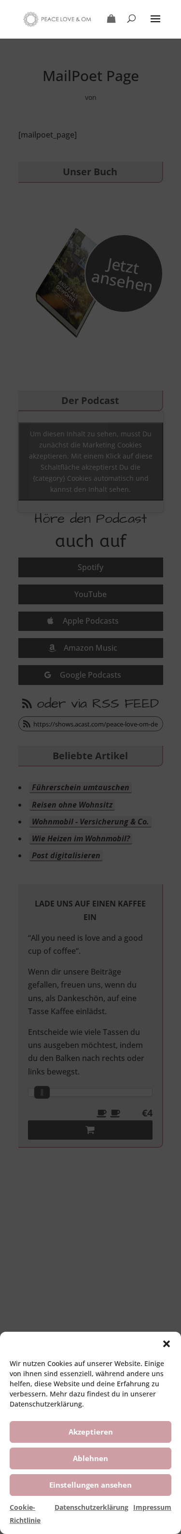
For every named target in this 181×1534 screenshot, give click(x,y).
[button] (166, 1344)
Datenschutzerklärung (91, 1507)
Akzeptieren (91, 1431)
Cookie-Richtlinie (25, 1514)
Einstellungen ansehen (90, 1485)
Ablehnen (90, 1458)
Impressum (152, 1507)
